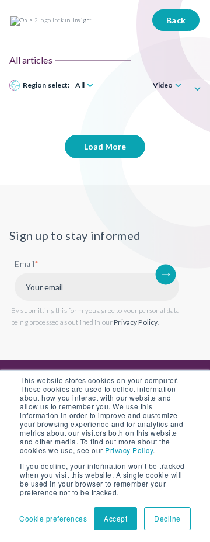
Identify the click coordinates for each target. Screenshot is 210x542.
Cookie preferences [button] (53, 518)
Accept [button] (115, 518)
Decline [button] (167, 518)
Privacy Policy (129, 450)
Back (176, 20)
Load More (105, 146)
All (79, 85)
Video (163, 85)
